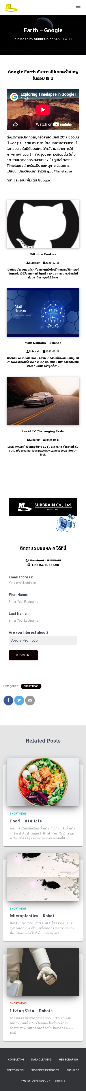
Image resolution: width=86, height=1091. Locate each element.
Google (44, 180)
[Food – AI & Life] (43, 782)
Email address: (21, 577)
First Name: (18, 595)
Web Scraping (68, 1059)
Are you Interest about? (29, 632)
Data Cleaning (41, 1059)
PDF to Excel (15, 1070)
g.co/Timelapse (59, 171)
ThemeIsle (58, 1080)
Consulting (16, 1059)
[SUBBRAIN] (12, 7)
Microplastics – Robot (32, 915)
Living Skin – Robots (31, 1010)
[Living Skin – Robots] (43, 971)
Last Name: (18, 614)
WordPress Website (45, 1070)
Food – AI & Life (26, 821)
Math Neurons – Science (43, 343)
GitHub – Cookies (43, 254)
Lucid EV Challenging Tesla (43, 431)
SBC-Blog (73, 1070)
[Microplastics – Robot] (43, 877)
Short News (31, 686)
